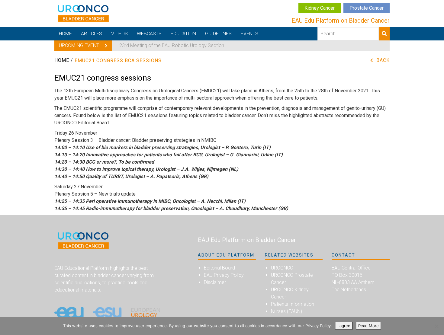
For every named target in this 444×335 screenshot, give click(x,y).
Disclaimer (215, 282)
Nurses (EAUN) (286, 311)
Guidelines (218, 34)
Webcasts (149, 34)
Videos (119, 34)
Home (65, 34)
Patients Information (292, 304)
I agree (343, 325)
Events (249, 34)
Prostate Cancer (366, 8)
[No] (436, 326)
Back (383, 60)
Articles (91, 34)
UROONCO (282, 268)
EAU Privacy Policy (224, 275)
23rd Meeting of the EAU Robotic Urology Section (171, 45)
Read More (368, 325)
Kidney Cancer (319, 8)
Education (183, 34)
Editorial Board (219, 268)
